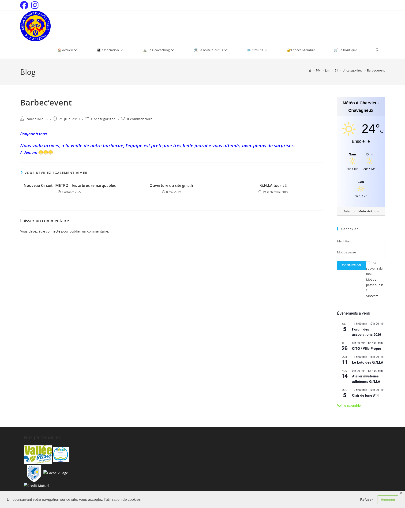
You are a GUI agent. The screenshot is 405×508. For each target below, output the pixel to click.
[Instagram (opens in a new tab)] (35, 5)
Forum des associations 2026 (366, 332)
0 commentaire (140, 119)
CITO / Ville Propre (366, 348)
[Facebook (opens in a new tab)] (25, 5)
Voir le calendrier (349, 405)
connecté (53, 231)
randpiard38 (37, 119)
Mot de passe (346, 252)
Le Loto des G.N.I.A (367, 362)
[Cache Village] (55, 472)
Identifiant (344, 241)
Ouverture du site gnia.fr (172, 185)
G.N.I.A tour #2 (273, 185)
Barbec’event (376, 70)
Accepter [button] (388, 499)
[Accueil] (309, 70)
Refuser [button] (366, 499)
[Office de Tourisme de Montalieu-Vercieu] (38, 454)
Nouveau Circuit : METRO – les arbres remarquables (70, 185)
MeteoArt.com (368, 211)
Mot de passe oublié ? (374, 285)
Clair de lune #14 (365, 395)
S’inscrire (372, 296)
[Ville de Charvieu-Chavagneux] (33, 472)
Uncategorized (103, 119)
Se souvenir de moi (374, 268)
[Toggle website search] (377, 50)
